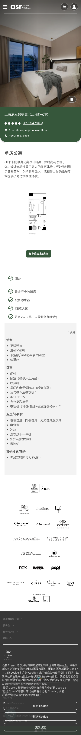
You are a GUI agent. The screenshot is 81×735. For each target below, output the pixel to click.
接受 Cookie (40, 706)
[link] (8, 655)
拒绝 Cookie (40, 716)
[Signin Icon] (74, 6)
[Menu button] (5, 6)
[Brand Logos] (24, 509)
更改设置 (40, 727)
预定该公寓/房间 (38, 254)
